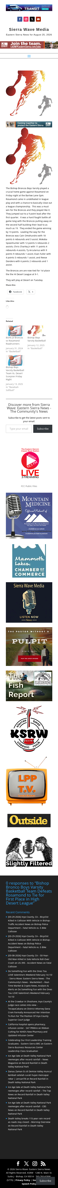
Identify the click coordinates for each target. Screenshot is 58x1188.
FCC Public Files (29, 486)
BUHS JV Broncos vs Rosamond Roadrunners (14, 340)
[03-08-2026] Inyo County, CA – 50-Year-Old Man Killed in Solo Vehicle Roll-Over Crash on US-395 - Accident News (28, 959)
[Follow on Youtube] (38, 19)
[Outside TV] (29, 826)
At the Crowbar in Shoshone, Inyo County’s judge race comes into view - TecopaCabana (30, 1005)
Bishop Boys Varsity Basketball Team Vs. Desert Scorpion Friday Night (15, 373)
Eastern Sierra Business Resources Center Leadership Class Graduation (30, 1047)
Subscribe (43, 428)
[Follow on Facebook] (19, 19)
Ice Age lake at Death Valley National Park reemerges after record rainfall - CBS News (29, 1106)
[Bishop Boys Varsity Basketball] (37, 331)
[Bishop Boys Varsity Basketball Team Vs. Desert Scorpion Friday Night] (15, 360)
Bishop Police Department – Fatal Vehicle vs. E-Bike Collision (28, 928)
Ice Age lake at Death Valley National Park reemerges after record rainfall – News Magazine (29, 1059)
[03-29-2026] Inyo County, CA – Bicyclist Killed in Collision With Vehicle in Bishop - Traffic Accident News (29, 920)
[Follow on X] (32, 19)
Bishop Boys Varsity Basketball (37, 339)
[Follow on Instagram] (26, 19)
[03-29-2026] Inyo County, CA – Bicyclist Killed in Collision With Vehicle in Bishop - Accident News (29, 940)
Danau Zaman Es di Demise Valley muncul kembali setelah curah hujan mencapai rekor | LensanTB (30, 1075)
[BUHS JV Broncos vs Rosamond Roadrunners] (15, 331)
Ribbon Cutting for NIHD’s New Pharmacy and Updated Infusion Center (28, 1032)
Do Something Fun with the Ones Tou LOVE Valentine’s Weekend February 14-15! (30, 993)
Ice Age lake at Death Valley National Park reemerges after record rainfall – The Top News (29, 1091)
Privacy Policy (22, 1180)
